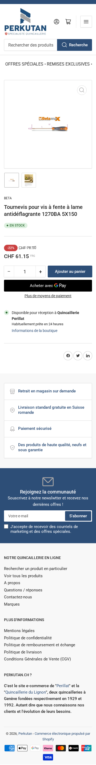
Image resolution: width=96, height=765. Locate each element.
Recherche (78, 45)
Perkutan (25, 734)
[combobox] (48, 45)
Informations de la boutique (34, 330)
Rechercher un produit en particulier (35, 568)
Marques (12, 604)
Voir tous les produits (23, 575)
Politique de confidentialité (28, 638)
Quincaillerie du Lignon (25, 692)
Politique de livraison (23, 652)
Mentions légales (19, 630)
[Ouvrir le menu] (86, 22)
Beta (8, 198)
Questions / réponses (23, 590)
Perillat (63, 685)
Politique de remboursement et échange (39, 644)
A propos (12, 582)
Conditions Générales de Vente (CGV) (37, 659)
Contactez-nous (18, 597)
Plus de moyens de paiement (48, 296)
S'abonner (78, 516)
